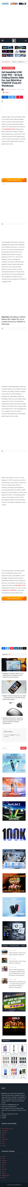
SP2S (3, 1141)
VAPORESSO (5, 1131)
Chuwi (3, 1158)
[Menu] (3, 40)
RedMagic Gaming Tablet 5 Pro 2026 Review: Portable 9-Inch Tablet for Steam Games (13, 675)
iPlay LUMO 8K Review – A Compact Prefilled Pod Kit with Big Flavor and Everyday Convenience (17, 972)
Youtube (4, 1117)
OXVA (3, 1135)
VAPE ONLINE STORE (7, 1128)
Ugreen (3, 1177)
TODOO (4, 1145)
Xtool (3, 1171)
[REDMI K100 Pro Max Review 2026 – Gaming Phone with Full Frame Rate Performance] (14, 687)
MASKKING (4, 1139)
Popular (5, 945)
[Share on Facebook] (5, 97)
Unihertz (4, 1165)
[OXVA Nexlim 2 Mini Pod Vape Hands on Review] (4, 952)
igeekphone (18, 1184)
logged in (12, 735)
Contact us (4, 1104)
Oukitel (3, 1173)
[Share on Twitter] (12, 97)
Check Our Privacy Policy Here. (9, 1106)
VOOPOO (4, 1133)
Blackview (4, 1160)
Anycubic (4, 1169)
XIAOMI (23, 945)
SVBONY (4, 1156)
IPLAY (3, 1143)
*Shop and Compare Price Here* (10, 1114)
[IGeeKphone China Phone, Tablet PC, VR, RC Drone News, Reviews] (14, 40)
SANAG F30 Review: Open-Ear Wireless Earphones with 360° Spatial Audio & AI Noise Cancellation (13, 720)
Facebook (4, 1116)
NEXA (3, 1137)
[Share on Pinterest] (19, 97)
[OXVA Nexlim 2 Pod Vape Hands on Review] (4, 960)
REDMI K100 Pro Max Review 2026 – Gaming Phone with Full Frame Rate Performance (14, 697)
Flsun (3, 1167)
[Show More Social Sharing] (24, 97)
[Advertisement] (14, 21)
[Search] (25, 40)
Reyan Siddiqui (11, 89)
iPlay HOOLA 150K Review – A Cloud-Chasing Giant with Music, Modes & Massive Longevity (17, 984)
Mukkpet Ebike (5, 1175)
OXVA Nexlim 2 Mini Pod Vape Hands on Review (17, 954)
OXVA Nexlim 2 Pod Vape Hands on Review (17, 962)
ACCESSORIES (8, 68)
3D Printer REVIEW (14, 945)
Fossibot (4, 1162)
